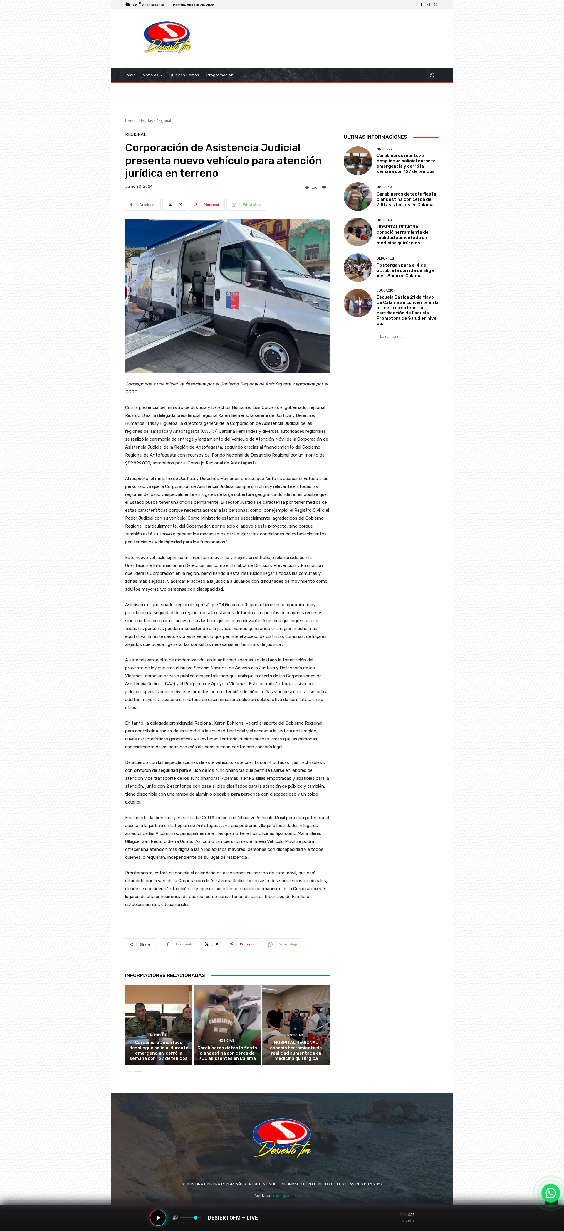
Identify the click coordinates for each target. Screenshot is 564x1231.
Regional (164, 120)
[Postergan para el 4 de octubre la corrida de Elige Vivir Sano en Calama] (358, 267)
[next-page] (138, 1075)
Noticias (146, 120)
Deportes (385, 258)
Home (130, 120)
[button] (432, 75)
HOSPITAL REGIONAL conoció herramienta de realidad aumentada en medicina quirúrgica (296, 1050)
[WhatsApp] (435, 4)
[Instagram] (428, 4)
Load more (389, 336)
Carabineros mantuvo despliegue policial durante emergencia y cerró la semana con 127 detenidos (158, 1050)
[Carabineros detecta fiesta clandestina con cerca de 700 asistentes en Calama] (227, 1025)
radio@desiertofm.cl (291, 1195)
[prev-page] (128, 1075)
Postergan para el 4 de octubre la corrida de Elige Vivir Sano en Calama (405, 270)
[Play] (158, 1218)
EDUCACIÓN (386, 290)
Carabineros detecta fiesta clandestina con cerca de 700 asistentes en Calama (227, 1053)
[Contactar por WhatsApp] (550, 1193)
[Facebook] (421, 4)
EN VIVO (407, 1221)
